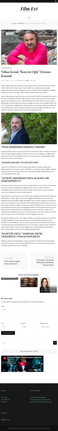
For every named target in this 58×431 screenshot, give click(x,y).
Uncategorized (6, 68)
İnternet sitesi (44, 323)
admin (7, 80)
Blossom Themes (37, 428)
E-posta (23, 323)
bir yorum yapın (32, 80)
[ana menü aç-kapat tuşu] (29, 18)
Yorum (3, 306)
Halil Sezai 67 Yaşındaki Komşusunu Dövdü (41, 402)
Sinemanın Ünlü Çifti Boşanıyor (38, 397)
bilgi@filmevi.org (5, 419)
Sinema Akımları (5, 399)
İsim (2, 323)
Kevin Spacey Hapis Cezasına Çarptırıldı (40, 399)
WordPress (47, 428)
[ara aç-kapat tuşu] (55, 1)
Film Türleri (4, 397)
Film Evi (29, 9)
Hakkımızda (4, 402)
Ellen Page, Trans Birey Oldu (48, 290)
